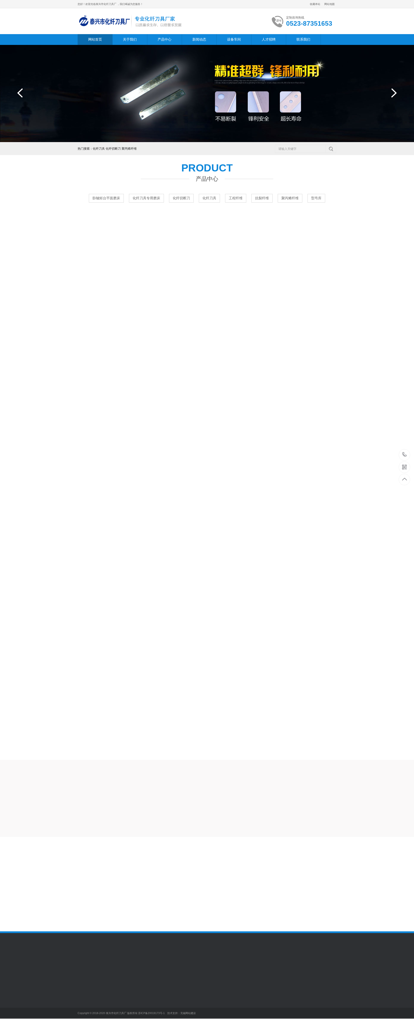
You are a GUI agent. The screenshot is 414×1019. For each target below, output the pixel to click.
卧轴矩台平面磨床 (106, 198)
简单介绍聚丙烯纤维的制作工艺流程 (318, 893)
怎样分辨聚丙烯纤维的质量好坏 (318, 876)
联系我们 (303, 39)
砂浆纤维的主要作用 (186, 920)
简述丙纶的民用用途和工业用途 (186, 893)
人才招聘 (269, 39)
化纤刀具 (209, 198)
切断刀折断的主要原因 (186, 858)
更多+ (218, 847)
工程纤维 (236, 198)
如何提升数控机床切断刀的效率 (186, 867)
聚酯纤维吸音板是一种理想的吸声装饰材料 (318, 920)
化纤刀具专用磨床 (146, 198)
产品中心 (164, 39)
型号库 (316, 198)
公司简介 (84, 994)
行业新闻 (144, 994)
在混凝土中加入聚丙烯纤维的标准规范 (186, 911)
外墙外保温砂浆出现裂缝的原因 (318, 867)
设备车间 (234, 39)
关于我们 (130, 39)
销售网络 (84, 1007)
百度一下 (102, 962)
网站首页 (95, 39)
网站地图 (329, 4)
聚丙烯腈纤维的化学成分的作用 (186, 902)
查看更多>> (207, 369)
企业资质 (84, 1013)
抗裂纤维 (262, 198)
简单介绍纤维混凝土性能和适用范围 (318, 858)
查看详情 (321, 768)
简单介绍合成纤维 (318, 885)
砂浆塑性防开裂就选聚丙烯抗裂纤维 (318, 911)
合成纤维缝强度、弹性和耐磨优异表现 (186, 885)
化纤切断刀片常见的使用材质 (186, 876)
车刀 (111, 994)
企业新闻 (144, 1000)
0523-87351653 (404, 455)
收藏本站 (315, 4)
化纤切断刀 (181, 198)
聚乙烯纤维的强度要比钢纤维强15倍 (318, 902)
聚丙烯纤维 (290, 198)
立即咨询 (286, 768)
